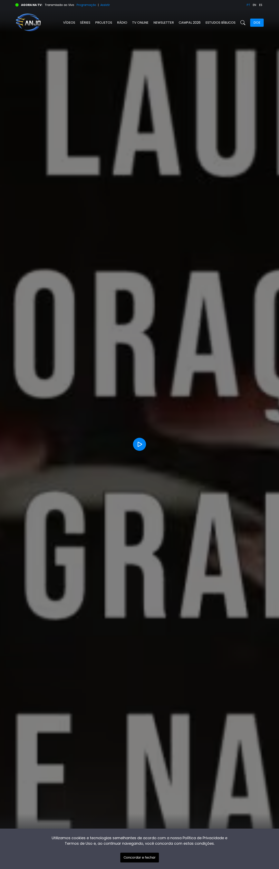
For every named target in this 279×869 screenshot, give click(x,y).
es (260, 5)
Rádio (122, 22)
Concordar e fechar (140, 857)
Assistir (105, 5)
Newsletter (163, 22)
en (254, 5)
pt (248, 5)
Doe (256, 22)
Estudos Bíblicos (220, 22)
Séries (85, 22)
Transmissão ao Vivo (59, 5)
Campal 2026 (190, 22)
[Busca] (242, 22)
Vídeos (69, 22)
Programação (86, 5)
